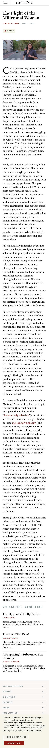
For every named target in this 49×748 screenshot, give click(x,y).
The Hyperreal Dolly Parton (21, 614)
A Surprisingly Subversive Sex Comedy (23, 656)
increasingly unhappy (24, 422)
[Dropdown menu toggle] (24, 686)
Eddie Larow (9, 618)
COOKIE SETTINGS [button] (16, 737)
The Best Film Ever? (16, 634)
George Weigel (10, 638)
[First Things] (24, 2)
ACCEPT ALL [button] (14, 743)
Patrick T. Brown (11, 662)
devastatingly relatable (16, 415)
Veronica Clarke (11, 23)
